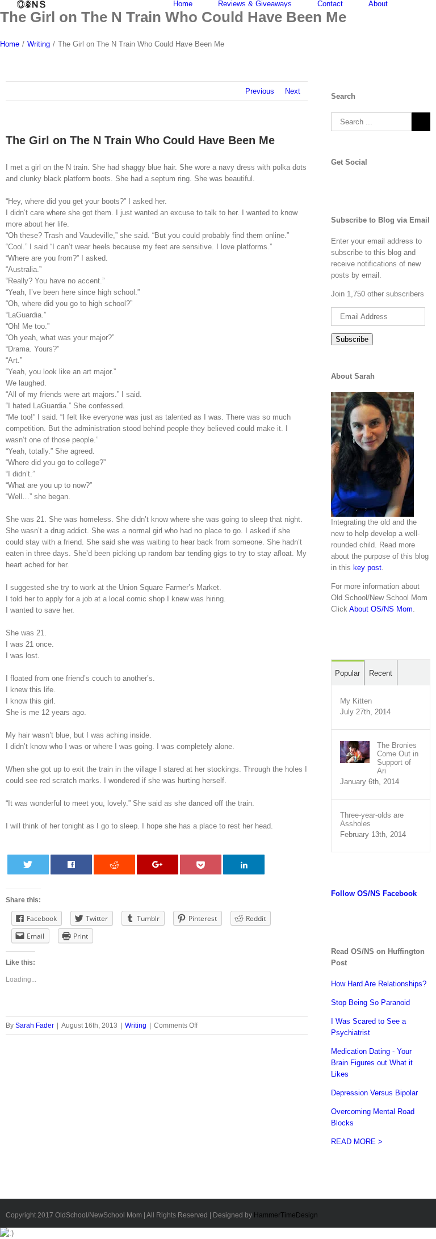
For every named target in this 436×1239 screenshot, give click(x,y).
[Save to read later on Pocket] (201, 864)
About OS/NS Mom (381, 609)
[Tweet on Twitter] (28, 864)
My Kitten (356, 701)
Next (292, 91)
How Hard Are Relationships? (378, 984)
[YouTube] (352, 182)
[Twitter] (343, 182)
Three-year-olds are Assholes (372, 819)
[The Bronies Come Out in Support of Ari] (355, 746)
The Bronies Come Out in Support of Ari (397, 758)
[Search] (416, 3)
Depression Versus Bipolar (374, 1093)
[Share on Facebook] (72, 864)
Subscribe (352, 339)
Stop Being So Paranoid (370, 1002)
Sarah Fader (34, 1025)
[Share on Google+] (158, 864)
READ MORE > (357, 1141)
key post (367, 567)
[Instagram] (361, 182)
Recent (380, 673)
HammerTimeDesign (286, 1215)
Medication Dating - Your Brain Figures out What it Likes (372, 1062)
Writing (135, 1025)
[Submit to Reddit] (115, 864)
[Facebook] (334, 182)
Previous (259, 91)
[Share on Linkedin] (244, 864)
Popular (347, 673)
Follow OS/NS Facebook (374, 893)
